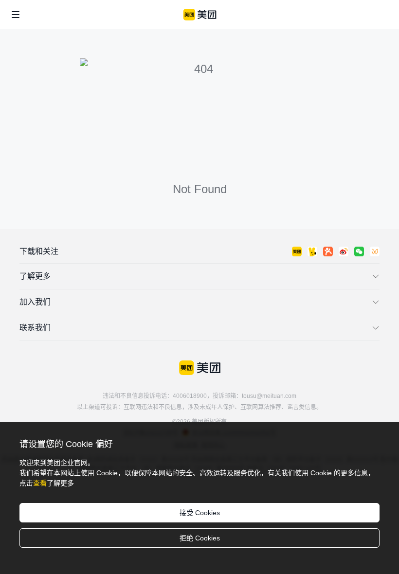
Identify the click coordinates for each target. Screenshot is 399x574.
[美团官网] (199, 14)
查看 (40, 483)
